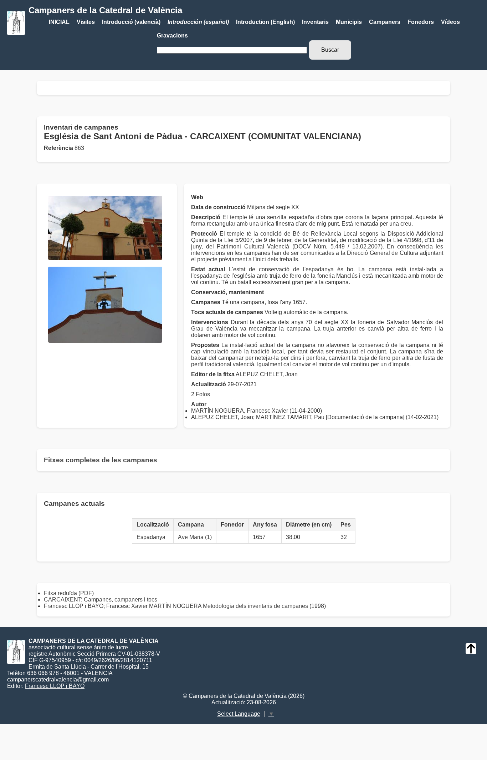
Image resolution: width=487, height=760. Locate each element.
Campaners (384, 22)
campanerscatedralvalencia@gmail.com (58, 679)
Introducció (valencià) (131, 22)
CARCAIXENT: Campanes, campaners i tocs (100, 600)
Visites (86, 22)
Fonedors (420, 22)
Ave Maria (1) (195, 537)
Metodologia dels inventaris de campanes (255, 606)
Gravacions (172, 35)
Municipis (349, 22)
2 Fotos (200, 394)
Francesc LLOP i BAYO (54, 686)
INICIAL (59, 22)
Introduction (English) (265, 22)
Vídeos (450, 22)
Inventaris (315, 22)
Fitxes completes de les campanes (100, 460)
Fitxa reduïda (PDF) (69, 593)
